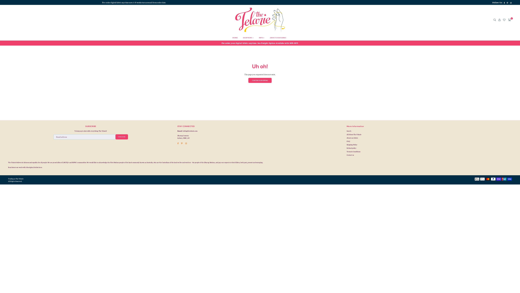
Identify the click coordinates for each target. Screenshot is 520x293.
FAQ (348, 141)
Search (349, 131)
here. (40, 167)
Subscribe (122, 137)
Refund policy (351, 148)
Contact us (350, 155)
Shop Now (247, 37)
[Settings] (499, 20)
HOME (235, 37)
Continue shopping (260, 80)
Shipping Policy (352, 145)
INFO (261, 37)
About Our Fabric (278, 37)
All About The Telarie (354, 134)
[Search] (494, 20)
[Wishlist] (504, 20)
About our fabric (352, 138)
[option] (260, 43)
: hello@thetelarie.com (190, 131)
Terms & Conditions (353, 151)
